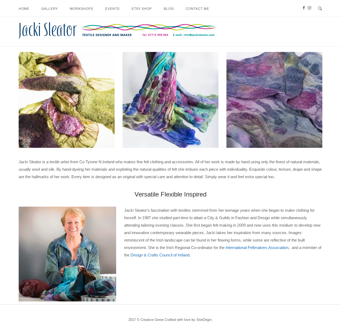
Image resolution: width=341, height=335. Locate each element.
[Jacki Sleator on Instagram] (308, 8)
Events (112, 8)
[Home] (117, 37)
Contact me (197, 8)
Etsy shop (142, 8)
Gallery (49, 8)
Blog (169, 8)
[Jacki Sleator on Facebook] (303, 8)
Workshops (81, 8)
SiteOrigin (204, 320)
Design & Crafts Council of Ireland (160, 255)
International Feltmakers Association (257, 247)
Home (24, 8)
